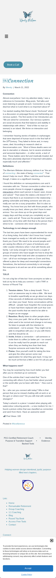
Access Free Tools (17, 521)
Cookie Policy (26, 575)
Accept (28, 568)
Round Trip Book (16, 518)
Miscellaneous (18, 424)
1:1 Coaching (15, 512)
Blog (11, 515)
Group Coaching (16, 509)
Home (11, 503)
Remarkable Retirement (20, 506)
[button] (51, 540)
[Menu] (6, 36)
